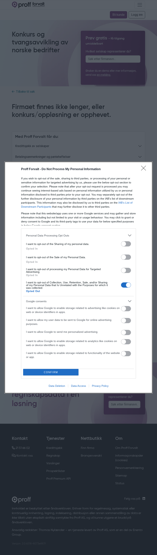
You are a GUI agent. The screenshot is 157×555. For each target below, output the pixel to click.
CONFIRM (51, 372)
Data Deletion (57, 385)
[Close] (144, 169)
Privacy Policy (100, 385)
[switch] (126, 243)
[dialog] (78, 277)
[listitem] (78, 235)
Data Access (78, 385)
